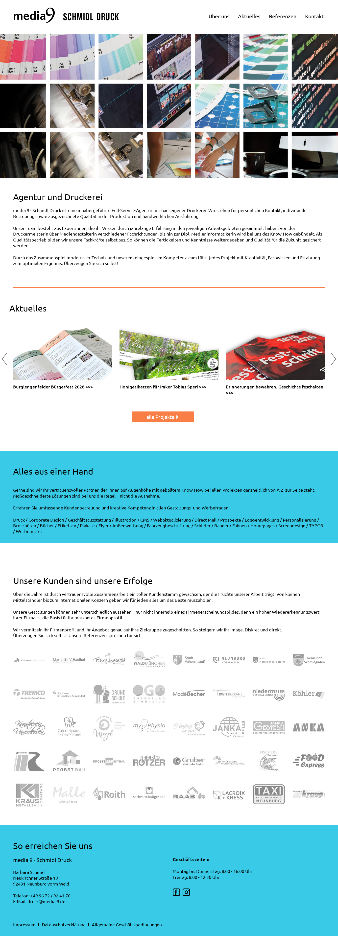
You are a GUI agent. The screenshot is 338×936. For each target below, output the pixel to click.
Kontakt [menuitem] (314, 16)
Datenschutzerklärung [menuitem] (64, 924)
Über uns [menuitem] (219, 16)
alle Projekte (160, 417)
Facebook (176, 892)
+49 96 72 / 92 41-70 (50, 895)
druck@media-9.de (46, 901)
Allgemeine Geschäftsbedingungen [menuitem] (127, 924)
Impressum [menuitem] (24, 924)
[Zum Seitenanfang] (66, 20)
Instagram (186, 892)
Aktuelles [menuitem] (249, 16)
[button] (333, 359)
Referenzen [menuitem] (282, 16)
